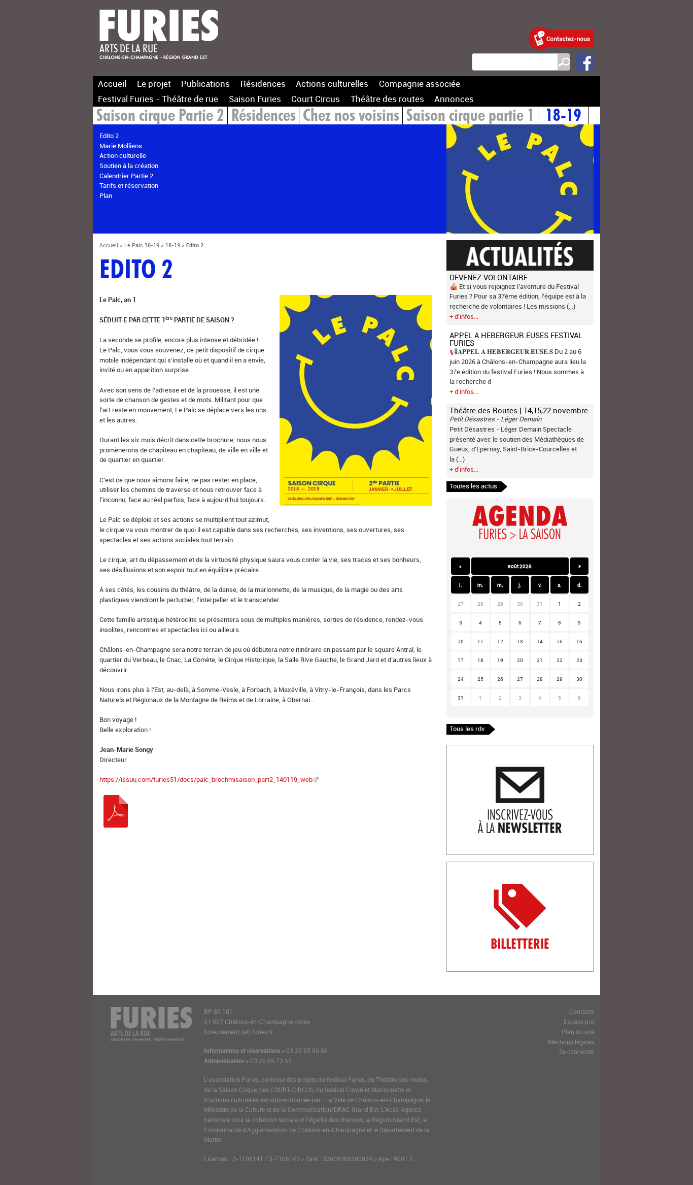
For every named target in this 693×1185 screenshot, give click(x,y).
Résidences (263, 83)
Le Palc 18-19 (141, 245)
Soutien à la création (128, 165)
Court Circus (315, 99)
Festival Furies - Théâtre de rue (158, 99)
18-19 (563, 116)
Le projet (154, 83)
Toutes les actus (473, 485)
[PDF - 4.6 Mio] (115, 825)
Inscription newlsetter (478, 749)
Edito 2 (109, 135)
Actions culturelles (332, 83)
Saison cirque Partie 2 (160, 116)
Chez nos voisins (351, 116)
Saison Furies (255, 99)
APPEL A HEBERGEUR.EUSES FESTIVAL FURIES (515, 339)
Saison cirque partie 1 (470, 116)
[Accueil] (158, 65)
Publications (205, 83)
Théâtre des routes (387, 99)
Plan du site (578, 1032)
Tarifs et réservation (128, 185)
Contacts (581, 1011)
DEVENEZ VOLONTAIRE (488, 277)
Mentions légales (571, 1042)
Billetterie (460, 866)
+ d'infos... (463, 316)
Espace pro (579, 1022)
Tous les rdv (467, 728)
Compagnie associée (419, 83)
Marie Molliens (120, 145)
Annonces (454, 99)
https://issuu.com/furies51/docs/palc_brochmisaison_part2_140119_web (206, 779)
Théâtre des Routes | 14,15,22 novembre (518, 410)
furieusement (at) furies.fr (238, 1032)
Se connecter (576, 1052)
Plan (105, 195)
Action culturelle (122, 155)
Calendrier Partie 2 (126, 175)
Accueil (112, 83)
